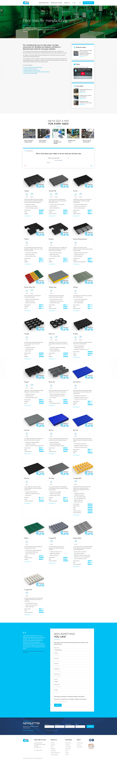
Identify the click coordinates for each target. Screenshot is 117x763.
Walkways (53, 748)
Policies (67, 752)
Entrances (53, 745)
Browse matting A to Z (56, 752)
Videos (66, 754)
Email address (57, 668)
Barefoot (52, 743)
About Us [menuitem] (67, 2)
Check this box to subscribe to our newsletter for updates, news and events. (70, 699)
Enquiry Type (56, 647)
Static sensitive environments (30, 69)
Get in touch (88, 2)
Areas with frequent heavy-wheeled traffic (33, 67)
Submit (58, 705)
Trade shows (79, 747)
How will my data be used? (28, 730)
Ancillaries (67, 745)
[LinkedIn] (93, 740)
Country (56, 679)
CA (74, 2)
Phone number (57, 684)
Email (76, 724)
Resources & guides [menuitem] (56, 2)
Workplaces (53, 750)
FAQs (66, 750)
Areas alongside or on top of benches (32, 70)
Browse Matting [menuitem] (44, 2)
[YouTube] (90, 740)
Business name (57, 674)
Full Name (56, 653)
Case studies (68, 747)
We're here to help (40, 740)
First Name (56, 658)
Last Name (56, 663)
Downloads (67, 748)
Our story (79, 745)
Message (55, 689)
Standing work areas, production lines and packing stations (36, 71)
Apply (91, 165)
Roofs (52, 747)
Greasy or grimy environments (30, 73)
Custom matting (54, 754)
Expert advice (68, 743)
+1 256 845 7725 (38, 750)
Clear (25, 165)
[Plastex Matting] (26, 2)
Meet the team (80, 743)
